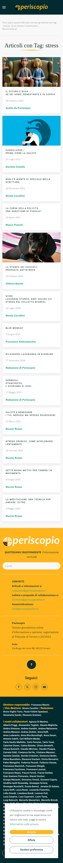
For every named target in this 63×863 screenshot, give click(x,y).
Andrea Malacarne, (48, 728)
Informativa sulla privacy (24, 824)
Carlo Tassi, (48, 742)
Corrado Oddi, (10, 752)
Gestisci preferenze (31, 850)
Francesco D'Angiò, (35, 766)
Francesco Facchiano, (14, 769)
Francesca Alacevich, (14, 766)
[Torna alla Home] (31, 7)
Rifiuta (31, 840)
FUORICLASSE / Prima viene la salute (21, 152)
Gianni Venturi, (37, 776)
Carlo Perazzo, (34, 742)
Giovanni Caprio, (48, 779)
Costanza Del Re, (26, 752)
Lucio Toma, (41, 796)
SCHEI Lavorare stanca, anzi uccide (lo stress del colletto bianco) (29, 299)
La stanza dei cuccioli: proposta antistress (22, 268)
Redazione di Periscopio (20, 367)
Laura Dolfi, (9, 790)
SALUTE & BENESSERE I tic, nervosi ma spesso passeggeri (31, 414)
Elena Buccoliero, (12, 759)
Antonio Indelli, (11, 738)
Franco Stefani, (45, 773)
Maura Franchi (14, 224)
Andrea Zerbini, (29, 732)
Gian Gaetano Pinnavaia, (16, 776)
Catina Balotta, (28, 745)
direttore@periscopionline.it (28, 599)
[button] (4, 7)
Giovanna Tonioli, (31, 779)
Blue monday (14, 328)
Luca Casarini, (10, 796)
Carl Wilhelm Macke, (30, 738)
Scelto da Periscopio (18, 108)
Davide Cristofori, (30, 756)
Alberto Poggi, (10, 725)
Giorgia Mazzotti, (12, 779)
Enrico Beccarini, (50, 759)
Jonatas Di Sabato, (49, 786)
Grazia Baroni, (32, 786)
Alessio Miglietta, (49, 725)
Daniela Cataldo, (11, 756)
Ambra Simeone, (11, 728)
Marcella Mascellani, (29, 800)
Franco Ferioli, (29, 773)
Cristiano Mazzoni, (45, 752)
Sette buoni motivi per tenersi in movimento (29, 472)
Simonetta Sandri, (12, 715)
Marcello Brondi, (49, 800)
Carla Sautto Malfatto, (14, 742)
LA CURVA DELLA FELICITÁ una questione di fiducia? (24, 210)
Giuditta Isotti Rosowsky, (16, 783)
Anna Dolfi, (42, 732)
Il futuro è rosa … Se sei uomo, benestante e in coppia (30, 93)
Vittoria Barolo (14, 283)
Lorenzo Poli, (41, 793)
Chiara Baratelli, (45, 745)
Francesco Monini (40, 705)
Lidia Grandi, (9, 793)
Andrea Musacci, (11, 732)
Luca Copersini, (26, 796)
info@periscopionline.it (25, 608)
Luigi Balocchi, (10, 800)
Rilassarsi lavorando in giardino (29, 354)
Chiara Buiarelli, (11, 749)
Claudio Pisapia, (47, 749)
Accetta (31, 832)
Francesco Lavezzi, (36, 769)
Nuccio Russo (14, 428)
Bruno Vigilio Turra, (13, 711)
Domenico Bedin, (48, 756)
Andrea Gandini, (29, 728)
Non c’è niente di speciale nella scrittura (28, 181)
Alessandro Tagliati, (29, 725)
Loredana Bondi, (25, 793)
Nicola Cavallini (15, 195)
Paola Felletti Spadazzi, (36, 711)
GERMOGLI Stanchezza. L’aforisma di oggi (19, 383)
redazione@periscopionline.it (29, 590)
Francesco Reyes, (12, 773)
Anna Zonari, (50, 735)
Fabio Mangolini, (11, 762)
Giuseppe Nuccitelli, (13, 786)
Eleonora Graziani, (32, 715)
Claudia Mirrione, (29, 749)
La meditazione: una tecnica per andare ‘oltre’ (28, 501)
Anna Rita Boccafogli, (32, 735)
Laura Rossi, (22, 790)
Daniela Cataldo (15, 166)
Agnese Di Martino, (38, 721)
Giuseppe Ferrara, (38, 783)
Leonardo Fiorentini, (39, 790)
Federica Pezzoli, (30, 762)
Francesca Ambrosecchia (21, 341)
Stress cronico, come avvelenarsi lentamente (29, 443)
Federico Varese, (48, 762)
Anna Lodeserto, (11, 735)
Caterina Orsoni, (11, 745)
